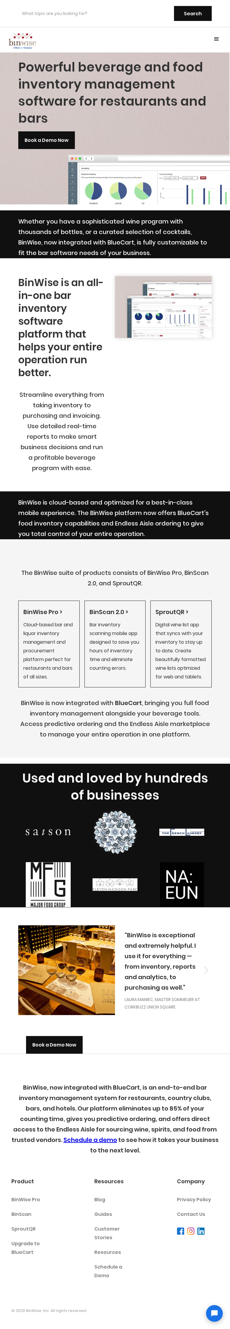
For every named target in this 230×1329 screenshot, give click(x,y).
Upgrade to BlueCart (25, 1248)
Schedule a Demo (108, 1271)
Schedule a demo (90, 1140)
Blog (99, 1199)
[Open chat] (214, 1313)
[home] (22, 39)
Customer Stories (107, 1233)
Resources (107, 1252)
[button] (217, 39)
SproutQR (23, 1228)
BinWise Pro (25, 1199)
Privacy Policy (194, 1199)
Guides (103, 1214)
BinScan (21, 1214)
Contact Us (191, 1214)
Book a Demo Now (47, 140)
